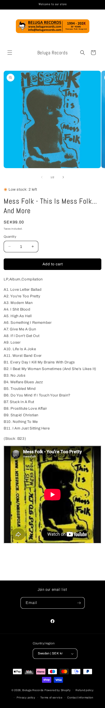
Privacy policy (26, 697)
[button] (9, 52)
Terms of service (51, 697)
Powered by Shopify (57, 689)
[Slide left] (41, 177)
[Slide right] (63, 177)
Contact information (80, 697)
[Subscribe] (79, 603)
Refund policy (84, 690)
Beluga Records (33, 689)
